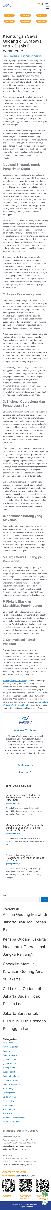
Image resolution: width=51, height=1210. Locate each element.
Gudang (6, 1051)
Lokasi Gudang (9, 1097)
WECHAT (6, 1196)
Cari (4, 895)
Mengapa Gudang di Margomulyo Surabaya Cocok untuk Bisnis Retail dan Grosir (25, 827)
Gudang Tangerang (11, 1084)
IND (40, 4)
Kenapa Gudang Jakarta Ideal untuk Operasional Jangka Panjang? (24, 947)
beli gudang (8, 1043)
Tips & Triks (8, 1113)
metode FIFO (8, 1101)
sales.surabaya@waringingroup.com (18, 1164)
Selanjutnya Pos (25, 772)
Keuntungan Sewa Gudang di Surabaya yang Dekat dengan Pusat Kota (23, 797)
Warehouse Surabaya (12, 1122)
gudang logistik (9, 1063)
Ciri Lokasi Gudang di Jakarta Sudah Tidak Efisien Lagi (22, 996)
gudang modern (10, 1068)
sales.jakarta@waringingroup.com (17, 1146)
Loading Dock (9, 1093)
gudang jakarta (9, 1059)
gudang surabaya (11, 56)
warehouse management (14, 1118)
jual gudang (8, 1088)
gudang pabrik (9, 1072)
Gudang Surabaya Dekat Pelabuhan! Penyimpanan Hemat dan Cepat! (25, 858)
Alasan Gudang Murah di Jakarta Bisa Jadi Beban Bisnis (25, 922)
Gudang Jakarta (10, 1055)
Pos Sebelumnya (25, 765)
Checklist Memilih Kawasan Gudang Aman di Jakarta (24, 971)
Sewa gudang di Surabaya (14, 680)
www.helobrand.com (33, 1204)
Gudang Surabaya (11, 1076)
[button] (47, 7)
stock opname (9, 1109)
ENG (46, 4)
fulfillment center (10, 1047)
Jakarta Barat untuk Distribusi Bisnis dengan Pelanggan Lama (24, 1021)
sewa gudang (9, 1105)
